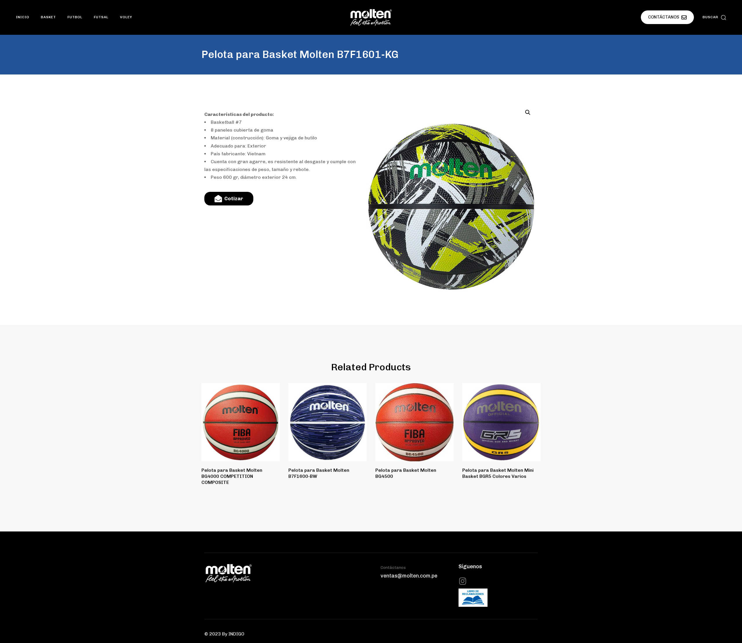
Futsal (101, 17)
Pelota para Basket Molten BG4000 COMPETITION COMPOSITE (231, 476)
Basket (48, 17)
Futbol (75, 17)
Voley (126, 17)
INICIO (22, 17)
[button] (714, 17)
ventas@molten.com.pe (409, 576)
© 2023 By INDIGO (224, 634)
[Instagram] (463, 581)
